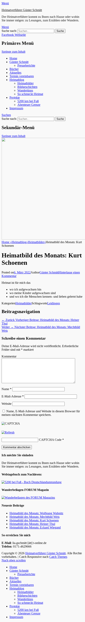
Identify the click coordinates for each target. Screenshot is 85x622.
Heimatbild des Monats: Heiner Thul (32, 524)
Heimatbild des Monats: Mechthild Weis (34, 516)
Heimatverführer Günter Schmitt (22, 10)
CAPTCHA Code (50, 439)
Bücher (14, 69)
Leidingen (53, 303)
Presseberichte (26, 65)
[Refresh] (8, 432)
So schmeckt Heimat (30, 94)
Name (6, 389)
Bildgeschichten (27, 87)
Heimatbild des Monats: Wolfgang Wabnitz (36, 513)
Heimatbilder (25, 83)
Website (6, 403)
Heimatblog (16, 79)
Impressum (16, 108)
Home (13, 58)
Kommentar (9, 356)
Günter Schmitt (18, 62)
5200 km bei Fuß (28, 101)
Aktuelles (15, 72)
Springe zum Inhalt (13, 51)
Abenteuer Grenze (28, 104)
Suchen (6, 115)
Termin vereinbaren (21, 76)
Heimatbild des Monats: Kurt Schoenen (34, 520)
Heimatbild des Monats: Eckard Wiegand (35, 527)
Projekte (14, 97)
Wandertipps (25, 90)
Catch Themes (58, 556)
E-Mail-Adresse (13, 396)
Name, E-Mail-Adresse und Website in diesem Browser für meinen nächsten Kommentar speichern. (41, 413)
